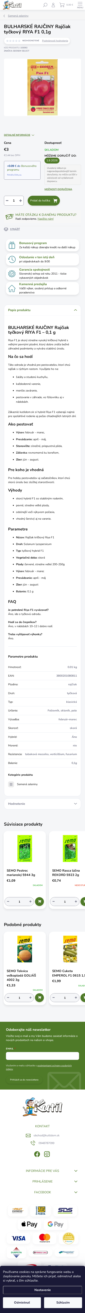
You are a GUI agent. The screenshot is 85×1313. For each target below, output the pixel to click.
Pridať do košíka (40, 200)
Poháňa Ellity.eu (14, 175)
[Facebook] (36, 1153)
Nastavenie (42, 1290)
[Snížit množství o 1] (8, 901)
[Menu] (80, 5)
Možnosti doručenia (58, 189)
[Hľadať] (45, 5)
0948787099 (46, 1143)
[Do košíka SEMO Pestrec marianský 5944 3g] (39, 901)
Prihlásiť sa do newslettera (24, 1079)
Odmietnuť (22, 1302)
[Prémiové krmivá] (40, 1252)
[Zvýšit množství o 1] (30, 901)
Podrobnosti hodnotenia (55, 40)
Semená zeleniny (27, 784)
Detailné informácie (17, 135)
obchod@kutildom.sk (47, 1135)
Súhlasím (63, 1302)
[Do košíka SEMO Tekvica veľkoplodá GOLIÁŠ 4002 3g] (39, 997)
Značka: (16, 51)
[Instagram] (46, 1153)
